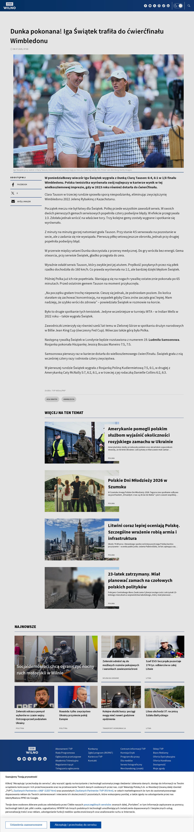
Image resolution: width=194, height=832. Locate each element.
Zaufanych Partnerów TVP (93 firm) (94, 791)
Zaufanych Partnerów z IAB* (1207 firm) (34, 791)
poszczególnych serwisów (97, 804)
